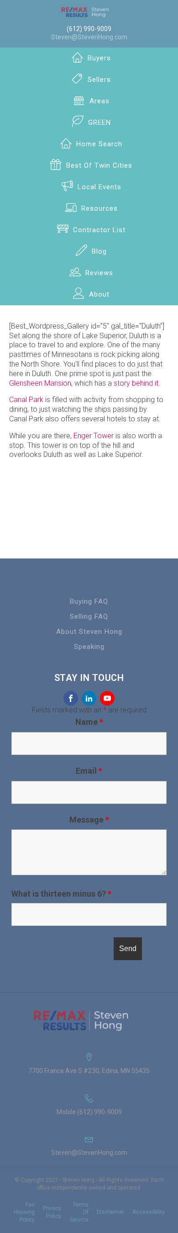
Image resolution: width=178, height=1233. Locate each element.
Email (89, 771)
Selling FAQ (89, 616)
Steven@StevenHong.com (89, 37)
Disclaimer (110, 1212)
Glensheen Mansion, (41, 383)
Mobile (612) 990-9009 (89, 1112)
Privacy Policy (52, 1212)
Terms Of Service (79, 1212)
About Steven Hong (89, 631)
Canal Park (26, 399)
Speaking (89, 647)
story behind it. (137, 383)
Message (89, 819)
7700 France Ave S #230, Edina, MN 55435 (89, 1070)
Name (89, 722)
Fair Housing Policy (24, 1212)
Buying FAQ (89, 601)
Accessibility (148, 1212)
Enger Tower (93, 435)
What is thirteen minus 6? (61, 893)
